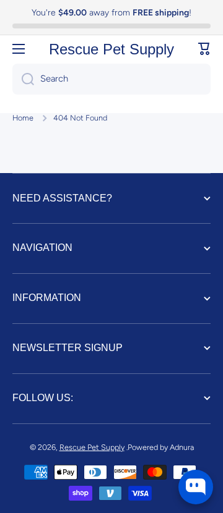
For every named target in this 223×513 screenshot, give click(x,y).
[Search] (23, 79)
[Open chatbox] (195, 487)
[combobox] (111, 79)
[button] (204, 49)
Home (22, 117)
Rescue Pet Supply (92, 447)
